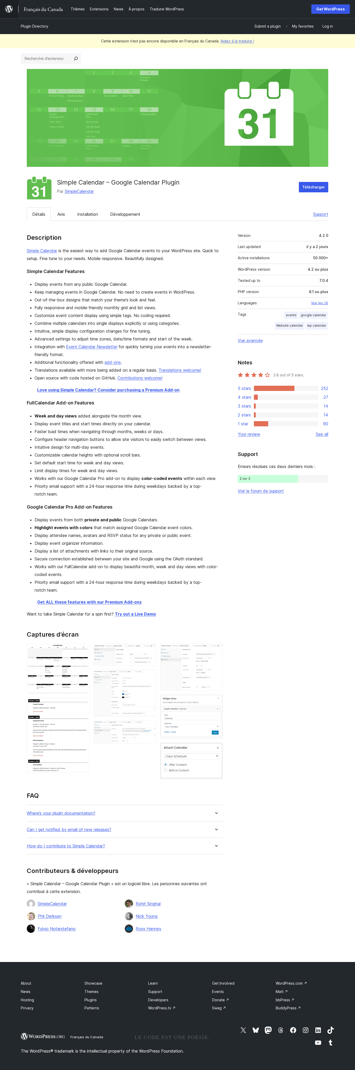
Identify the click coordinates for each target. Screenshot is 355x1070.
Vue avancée (250, 340)
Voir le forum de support (261, 490)
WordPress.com (291, 983)
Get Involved (223, 983)
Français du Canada (86, 1037)
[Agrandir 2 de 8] (82, 704)
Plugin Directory (34, 26)
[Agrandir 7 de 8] (215, 701)
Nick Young (146, 916)
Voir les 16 (319, 303)
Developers (158, 1000)
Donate (220, 1000)
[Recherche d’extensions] (76, 58)
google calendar (313, 315)
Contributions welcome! (139, 378)
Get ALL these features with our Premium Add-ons (89, 602)
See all (322, 434)
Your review (249, 434)
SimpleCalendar (79, 191)
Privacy (27, 1008)
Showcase (93, 983)
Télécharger (313, 187)
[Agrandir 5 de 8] (149, 727)
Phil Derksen (50, 916)
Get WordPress (330, 9)
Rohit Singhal (148, 903)
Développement (125, 214)
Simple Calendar (42, 250)
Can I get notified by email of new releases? (69, 829)
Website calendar (289, 325)
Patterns (91, 1008)
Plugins (90, 1000)
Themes (91, 991)
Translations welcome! (180, 370)
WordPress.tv (162, 1008)
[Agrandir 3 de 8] (149, 650)
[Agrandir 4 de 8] (149, 676)
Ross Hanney (148, 928)
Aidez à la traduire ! (237, 41)
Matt (282, 991)
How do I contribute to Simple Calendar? (66, 846)
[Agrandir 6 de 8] (215, 650)
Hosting (27, 1000)
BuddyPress (288, 1008)
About (26, 983)
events (291, 315)
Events (218, 991)
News (25, 991)
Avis (61, 214)
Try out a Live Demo (135, 614)
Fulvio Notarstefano (57, 928)
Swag (219, 1008)
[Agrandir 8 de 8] (215, 749)
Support (320, 214)
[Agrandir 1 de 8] (82, 650)
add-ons (112, 362)
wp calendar (316, 325)
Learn (153, 983)
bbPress (285, 1000)
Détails (38, 214)
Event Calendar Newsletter (91, 346)
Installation (87, 214)
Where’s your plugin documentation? (61, 813)
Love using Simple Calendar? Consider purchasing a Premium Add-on (108, 389)
